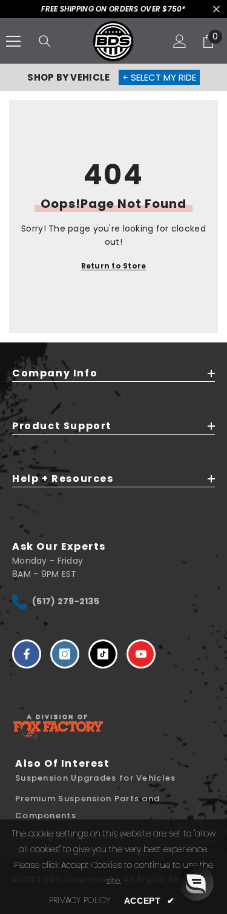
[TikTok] (102, 654)
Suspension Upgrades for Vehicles (95, 778)
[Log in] (179, 41)
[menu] (13, 41)
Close (216, 9)
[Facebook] (26, 654)
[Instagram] (64, 654)
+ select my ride (159, 77)
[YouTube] (141, 654)
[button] (196, 883)
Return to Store (113, 266)
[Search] (45, 41)
